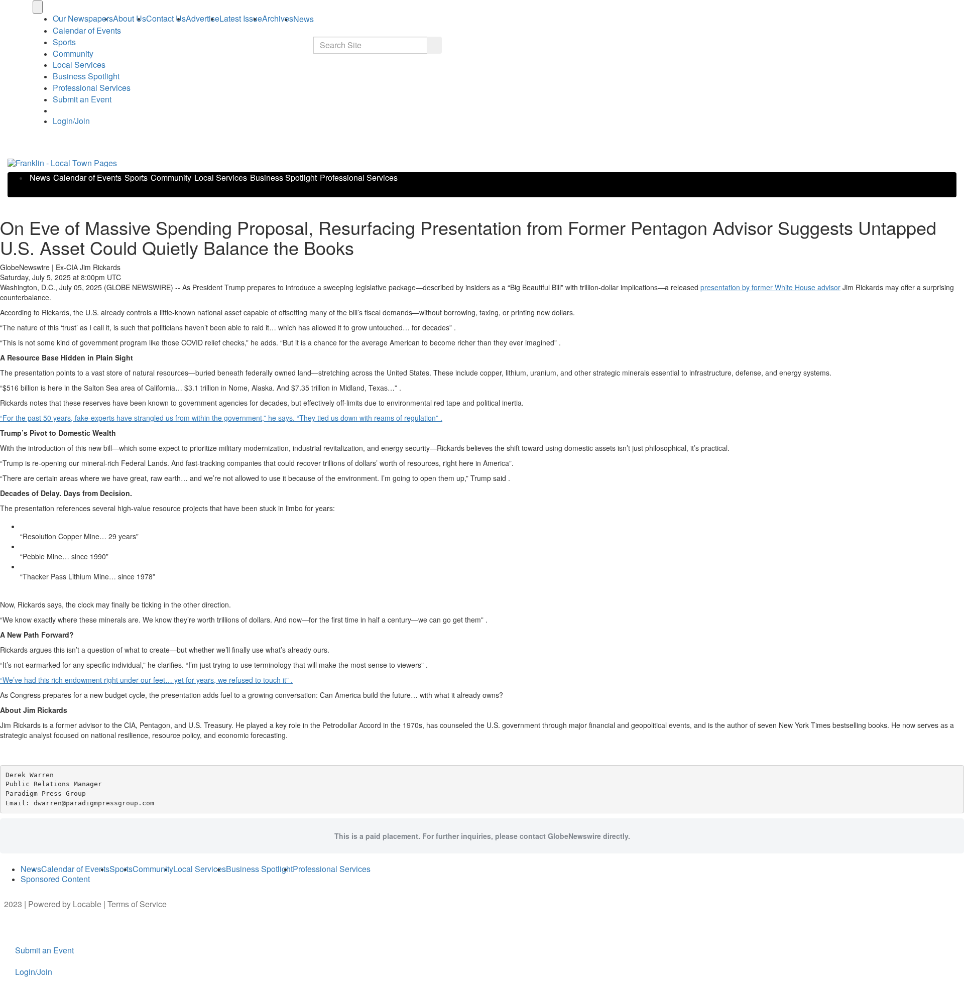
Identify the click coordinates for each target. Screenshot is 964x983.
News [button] (303, 19)
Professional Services (92, 87)
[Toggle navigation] (38, 7)
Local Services (79, 64)
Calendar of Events (87, 177)
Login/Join (71, 121)
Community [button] (73, 53)
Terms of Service (137, 904)
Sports (64, 42)
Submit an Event (82, 99)
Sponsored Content (55, 879)
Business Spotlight (86, 76)
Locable (87, 904)
